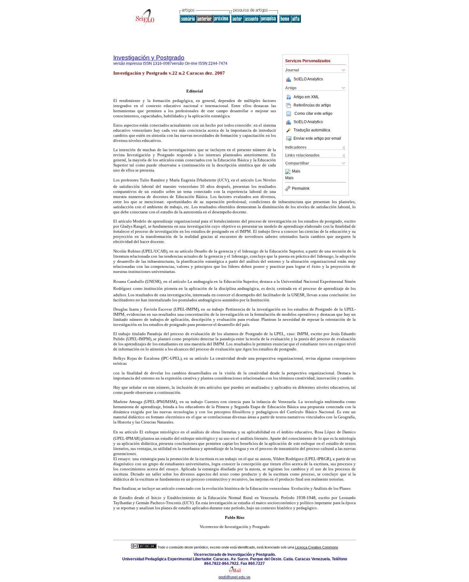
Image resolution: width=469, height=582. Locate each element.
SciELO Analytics (308, 79)
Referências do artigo (312, 105)
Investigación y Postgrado (148, 57)
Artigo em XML (306, 97)
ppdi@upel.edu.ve (234, 577)
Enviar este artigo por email (317, 138)
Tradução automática (312, 130)
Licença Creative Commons (316, 547)
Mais (296, 171)
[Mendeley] (288, 171)
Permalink (300, 188)
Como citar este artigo (313, 113)
